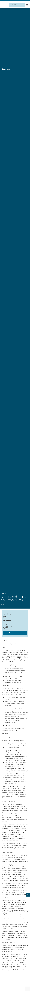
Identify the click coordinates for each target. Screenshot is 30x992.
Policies (4, 593)
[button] (27, 5)
